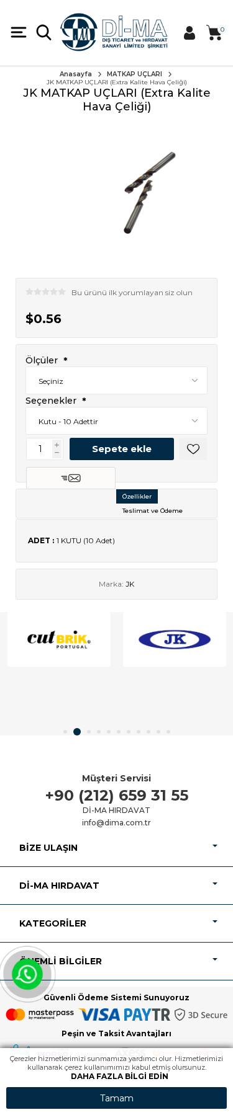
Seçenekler (52, 400)
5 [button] (109, 732)
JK (130, 584)
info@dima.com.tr (116, 822)
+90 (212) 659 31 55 (116, 795)
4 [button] (99, 732)
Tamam (117, 1098)
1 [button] (65, 732)
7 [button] (128, 732)
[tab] (137, 496)
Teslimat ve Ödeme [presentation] (152, 511)
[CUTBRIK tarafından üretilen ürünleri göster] (59, 639)
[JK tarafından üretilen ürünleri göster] (174, 639)
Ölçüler (42, 360)
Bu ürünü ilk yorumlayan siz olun (132, 292)
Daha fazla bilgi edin (119, 1076)
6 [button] (119, 732)
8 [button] (138, 732)
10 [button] (158, 732)
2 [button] (77, 731)
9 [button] (148, 732)
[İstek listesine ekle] (193, 449)
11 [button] (168, 732)
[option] (59, 639)
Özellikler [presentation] (137, 496)
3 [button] (89, 732)
